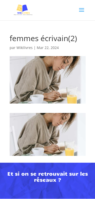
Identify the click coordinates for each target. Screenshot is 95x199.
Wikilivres (24, 47)
